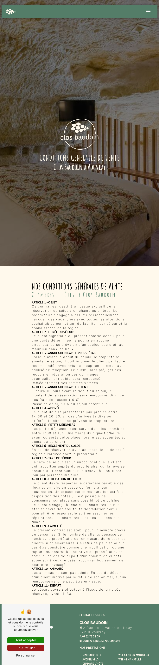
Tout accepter (26, 640)
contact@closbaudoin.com (101, 641)
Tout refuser (26, 648)
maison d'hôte (92, 655)
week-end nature (129, 659)
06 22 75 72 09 (91, 636)
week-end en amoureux (133, 655)
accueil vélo (91, 659)
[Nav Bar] (148, 11)
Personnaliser (26, 655)
